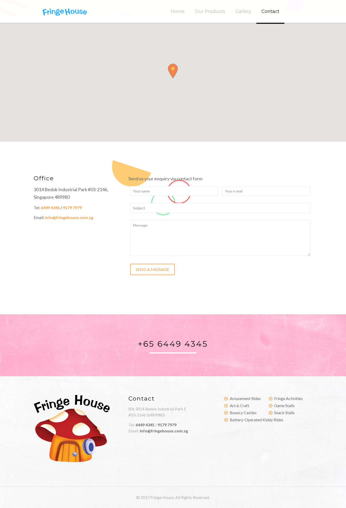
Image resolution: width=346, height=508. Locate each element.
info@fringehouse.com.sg (69, 217)
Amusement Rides (245, 398)
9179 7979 (72, 207)
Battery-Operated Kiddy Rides (256, 419)
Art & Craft (239, 405)
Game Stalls (284, 405)
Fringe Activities (288, 398)
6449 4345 (50, 207)
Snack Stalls (284, 412)
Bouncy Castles (243, 412)
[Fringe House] (64, 11)
